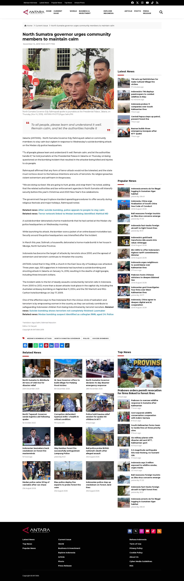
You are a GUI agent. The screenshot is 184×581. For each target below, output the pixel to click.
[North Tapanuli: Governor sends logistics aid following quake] (36, 402)
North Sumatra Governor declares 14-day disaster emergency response (97, 383)
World (73, 11)
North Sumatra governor (67, 338)
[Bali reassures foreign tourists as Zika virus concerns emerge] (124, 217)
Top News (68, 3)
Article (128, 11)
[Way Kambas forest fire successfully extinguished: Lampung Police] (68, 436)
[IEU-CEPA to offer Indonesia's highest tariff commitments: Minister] (124, 253)
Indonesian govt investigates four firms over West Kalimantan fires (145, 290)
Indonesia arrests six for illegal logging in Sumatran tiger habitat (145, 191)
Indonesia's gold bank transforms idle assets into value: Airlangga (144, 240)
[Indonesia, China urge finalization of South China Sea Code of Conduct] (124, 204)
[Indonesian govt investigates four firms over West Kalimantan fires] (124, 291)
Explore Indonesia (109, 12)
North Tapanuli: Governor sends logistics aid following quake (36, 417)
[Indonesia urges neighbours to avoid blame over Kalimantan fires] (124, 266)
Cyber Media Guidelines (141, 561)
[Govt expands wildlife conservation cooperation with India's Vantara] (124, 416)
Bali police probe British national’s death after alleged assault (97, 451)
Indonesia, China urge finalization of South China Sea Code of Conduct (144, 203)
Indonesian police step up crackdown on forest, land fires (98, 485)
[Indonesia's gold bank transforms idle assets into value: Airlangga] (124, 241)
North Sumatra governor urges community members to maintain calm (82, 25)
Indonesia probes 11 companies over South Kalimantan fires (142, 106)
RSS (131, 566)
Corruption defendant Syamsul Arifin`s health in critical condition (66, 417)
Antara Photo (79, 3)
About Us (134, 557)
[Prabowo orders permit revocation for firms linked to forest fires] (139, 373)
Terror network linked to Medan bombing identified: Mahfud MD (73, 213)
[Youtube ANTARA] (147, 2)
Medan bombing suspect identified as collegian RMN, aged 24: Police (76, 314)
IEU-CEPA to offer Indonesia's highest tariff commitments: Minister (145, 252)
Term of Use (135, 544)
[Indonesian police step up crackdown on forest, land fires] (100, 470)
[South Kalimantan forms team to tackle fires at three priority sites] (124, 429)
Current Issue (58, 12)
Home (48, 11)
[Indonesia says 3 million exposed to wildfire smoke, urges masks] (124, 466)
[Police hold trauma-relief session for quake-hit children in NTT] (100, 402)
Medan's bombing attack (39, 338)
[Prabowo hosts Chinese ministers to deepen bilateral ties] (124, 278)
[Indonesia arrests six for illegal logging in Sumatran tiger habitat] (124, 192)
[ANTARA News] (34, 12)
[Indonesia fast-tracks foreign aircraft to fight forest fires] (124, 229)
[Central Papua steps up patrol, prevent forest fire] (124, 120)
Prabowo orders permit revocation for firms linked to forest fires (139, 392)
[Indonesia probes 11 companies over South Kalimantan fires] (124, 107)
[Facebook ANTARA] (132, 2)
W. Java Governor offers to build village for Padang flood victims (67, 383)
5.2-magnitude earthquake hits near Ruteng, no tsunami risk (145, 452)
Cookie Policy (136, 553)
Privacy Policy (136, 548)
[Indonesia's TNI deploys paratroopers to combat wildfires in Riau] (124, 95)
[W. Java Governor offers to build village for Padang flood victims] (68, 368)
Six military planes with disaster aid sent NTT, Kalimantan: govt (142, 440)
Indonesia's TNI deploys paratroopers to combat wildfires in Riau (142, 94)
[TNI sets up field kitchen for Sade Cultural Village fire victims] (124, 83)
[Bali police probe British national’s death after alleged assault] (100, 436)
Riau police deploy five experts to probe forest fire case (67, 485)
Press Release (147, 12)
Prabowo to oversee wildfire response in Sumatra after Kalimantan (144, 403)
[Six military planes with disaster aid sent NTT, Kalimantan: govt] (124, 441)
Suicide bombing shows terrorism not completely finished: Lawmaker (67, 311)
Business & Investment (85, 12)
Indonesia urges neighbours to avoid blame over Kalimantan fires (144, 265)
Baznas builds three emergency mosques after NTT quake (144, 131)
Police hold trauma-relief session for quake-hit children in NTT (98, 417)
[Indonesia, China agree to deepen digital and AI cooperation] (124, 303)
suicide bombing (101, 338)
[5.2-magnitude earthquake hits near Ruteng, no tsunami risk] (124, 453)
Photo (137, 11)
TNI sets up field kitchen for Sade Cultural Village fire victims (144, 82)
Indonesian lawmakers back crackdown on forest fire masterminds (36, 451)
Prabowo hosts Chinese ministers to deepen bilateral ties (145, 277)
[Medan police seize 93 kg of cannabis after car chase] (36, 470)
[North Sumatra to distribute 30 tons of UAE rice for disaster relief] (36, 368)
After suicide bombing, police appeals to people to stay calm (71, 210)
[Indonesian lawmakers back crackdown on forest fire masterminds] (36, 436)
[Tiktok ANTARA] (152, 2)
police (86, 338)
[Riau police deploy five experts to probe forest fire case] (68, 470)
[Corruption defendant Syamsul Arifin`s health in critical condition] (68, 402)
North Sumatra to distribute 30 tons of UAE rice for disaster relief (36, 383)
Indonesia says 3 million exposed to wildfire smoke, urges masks (144, 465)
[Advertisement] (139, 49)
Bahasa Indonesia (30, 3)
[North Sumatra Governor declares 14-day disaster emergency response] (100, 368)
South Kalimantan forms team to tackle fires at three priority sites (145, 428)
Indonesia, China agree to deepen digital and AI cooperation (143, 302)
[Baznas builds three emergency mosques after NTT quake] (124, 132)
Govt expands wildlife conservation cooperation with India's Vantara (143, 415)
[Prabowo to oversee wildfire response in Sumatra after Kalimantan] (124, 404)
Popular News (56, 3)
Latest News (44, 3)
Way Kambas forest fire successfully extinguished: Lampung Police (67, 451)
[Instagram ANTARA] (142, 2)
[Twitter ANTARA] (137, 2)
